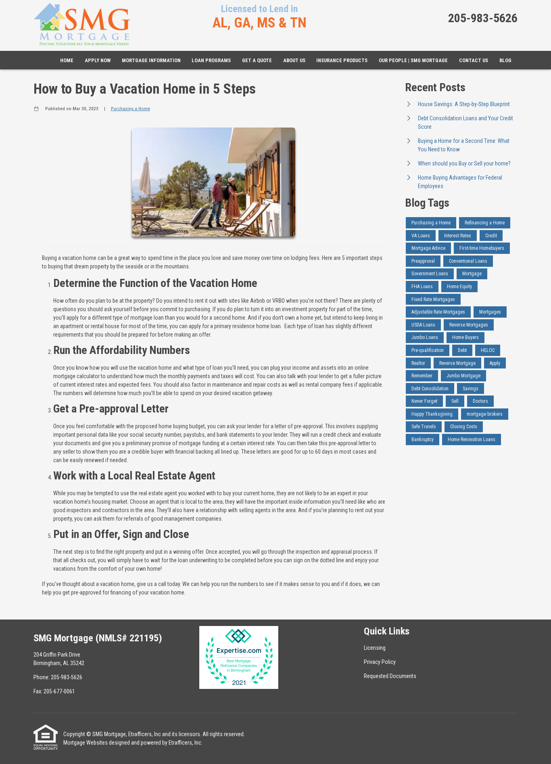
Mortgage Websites (85, 742)
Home (66, 60)
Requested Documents (390, 676)
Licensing (375, 648)
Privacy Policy (380, 662)
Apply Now (98, 60)
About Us (294, 60)
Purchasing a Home (130, 108)
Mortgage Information (151, 60)
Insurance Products (341, 60)
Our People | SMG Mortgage (413, 60)
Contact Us (473, 60)
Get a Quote (257, 60)
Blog (505, 60)
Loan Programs (211, 60)
